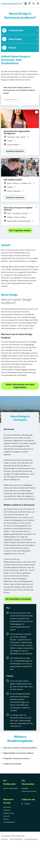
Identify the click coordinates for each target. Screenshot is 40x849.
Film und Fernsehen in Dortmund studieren (20, 748)
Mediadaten (25, 788)
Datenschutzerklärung (16, 839)
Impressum (4, 839)
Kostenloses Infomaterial (15, 151)
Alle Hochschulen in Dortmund (18, 598)
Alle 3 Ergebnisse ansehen (20, 230)
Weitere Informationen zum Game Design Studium (20, 386)
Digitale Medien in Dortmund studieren (18, 753)
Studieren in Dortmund (12, 764)
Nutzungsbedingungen (31, 839)
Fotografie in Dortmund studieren (16, 758)
